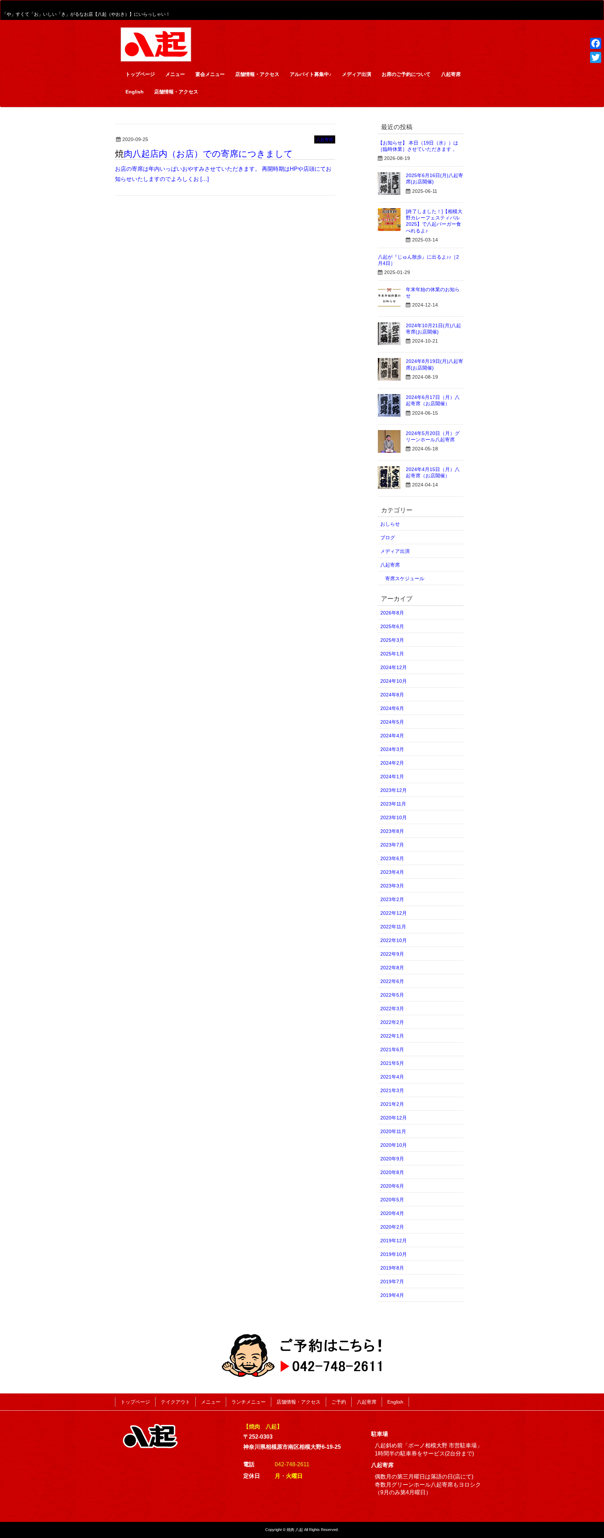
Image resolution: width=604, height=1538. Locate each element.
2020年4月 (392, 1213)
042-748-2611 (292, 1464)
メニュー (211, 1402)
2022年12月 (393, 913)
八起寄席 (324, 139)
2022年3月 (392, 1008)
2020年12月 (393, 1118)
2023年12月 (393, 790)
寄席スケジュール (404, 578)
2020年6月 (392, 1186)
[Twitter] (596, 57)
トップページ (135, 1402)
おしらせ (390, 524)
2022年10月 (393, 940)
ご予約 (338, 1402)
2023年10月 (393, 817)
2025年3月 (392, 640)
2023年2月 (392, 899)
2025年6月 (392, 626)
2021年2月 (392, 1104)
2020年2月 (392, 1227)
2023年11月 (393, 804)
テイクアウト (175, 1402)
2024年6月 (392, 708)
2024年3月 (392, 749)
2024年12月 (393, 667)
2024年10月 (393, 681)
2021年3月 (392, 1090)
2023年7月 (392, 845)
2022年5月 (392, 995)
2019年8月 (392, 1268)
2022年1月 (392, 1036)
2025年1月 (392, 653)
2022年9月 (392, 954)
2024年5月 (392, 722)
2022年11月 (393, 926)
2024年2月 (392, 763)
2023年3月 (392, 886)
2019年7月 (392, 1281)
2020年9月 (392, 1158)
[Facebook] (596, 43)
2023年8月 (392, 831)
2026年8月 (392, 613)
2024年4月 (392, 735)
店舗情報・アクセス (298, 1402)
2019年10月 (393, 1254)
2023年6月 (392, 858)
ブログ (387, 537)
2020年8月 (392, 1172)
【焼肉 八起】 (262, 1427)
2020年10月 (393, 1145)
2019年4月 (392, 1295)
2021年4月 (392, 1077)
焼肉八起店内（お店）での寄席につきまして (204, 154)
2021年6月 (392, 1049)
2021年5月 (392, 1063)
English (395, 1402)
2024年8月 (392, 694)
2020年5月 (392, 1199)
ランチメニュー (248, 1402)
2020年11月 (393, 1131)
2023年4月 (392, 872)
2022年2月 (392, 1022)
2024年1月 (392, 776)
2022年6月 (392, 981)
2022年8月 (392, 967)
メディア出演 (395, 551)
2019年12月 (393, 1240)
